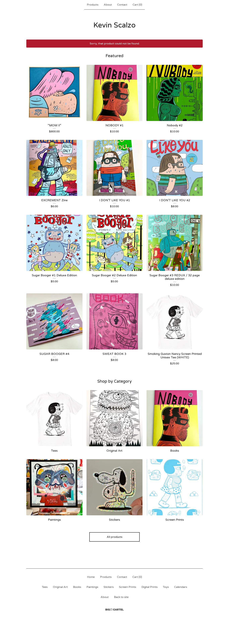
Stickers (109, 587)
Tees (45, 587)
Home (91, 577)
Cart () (137, 4)
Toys (166, 587)
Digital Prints (149, 587)
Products (92, 4)
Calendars (180, 587)
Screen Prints (127, 587)
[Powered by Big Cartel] (114, 609)
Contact (122, 4)
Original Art (60, 587)
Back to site (121, 597)
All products (114, 537)
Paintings (92, 587)
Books (77, 587)
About (108, 4)
